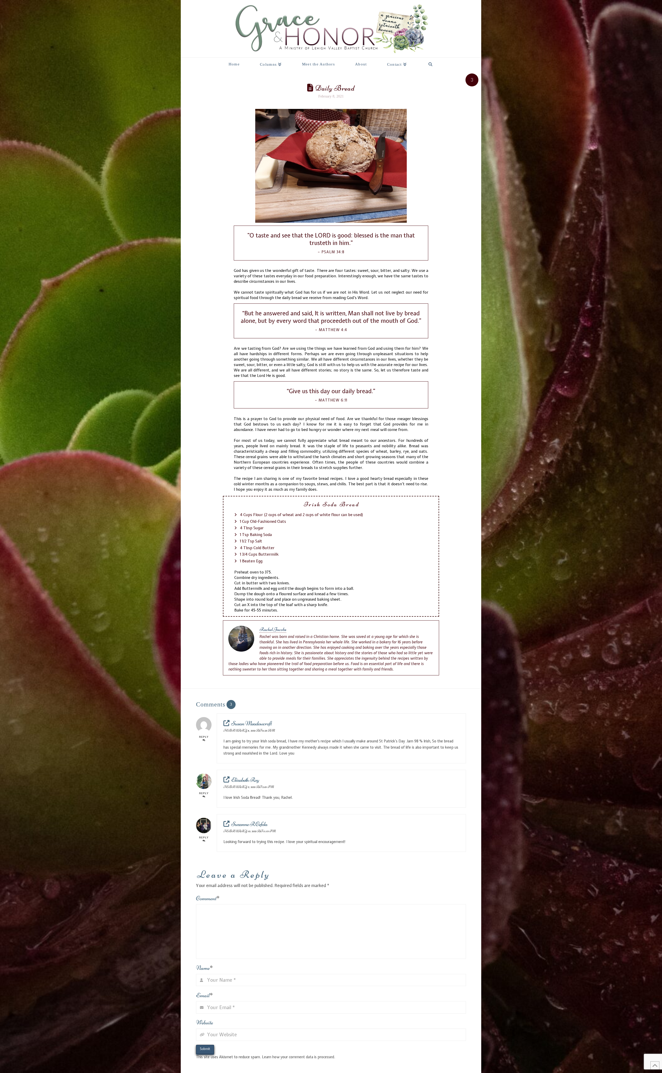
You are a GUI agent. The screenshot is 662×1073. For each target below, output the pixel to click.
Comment (208, 898)
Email (204, 995)
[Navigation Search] (430, 62)
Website (204, 1022)
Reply (204, 737)
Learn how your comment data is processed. (298, 1057)
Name (204, 968)
